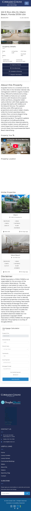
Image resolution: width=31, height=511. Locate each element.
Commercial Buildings (7, 461)
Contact (3, 476)
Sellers (3, 464)
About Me (4, 467)
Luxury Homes (5, 458)
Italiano (3, 470)
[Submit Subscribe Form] (27, 493)
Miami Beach (15, 255)
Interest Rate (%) (6, 339)
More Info (7, 231)
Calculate (15, 379)
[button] (15, 65)
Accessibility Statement (19, 503)
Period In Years (5, 346)
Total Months (5, 353)
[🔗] (14, 508)
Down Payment (6, 359)
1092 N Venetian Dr (16, 217)
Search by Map (5, 473)
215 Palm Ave (16, 257)
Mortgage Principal (6, 366)
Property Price (5, 333)
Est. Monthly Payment (15, 372)
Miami (15, 215)
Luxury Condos (5, 455)
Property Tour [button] (7, 135)
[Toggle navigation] (27, 3)
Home (3, 452)
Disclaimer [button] (9, 503)
